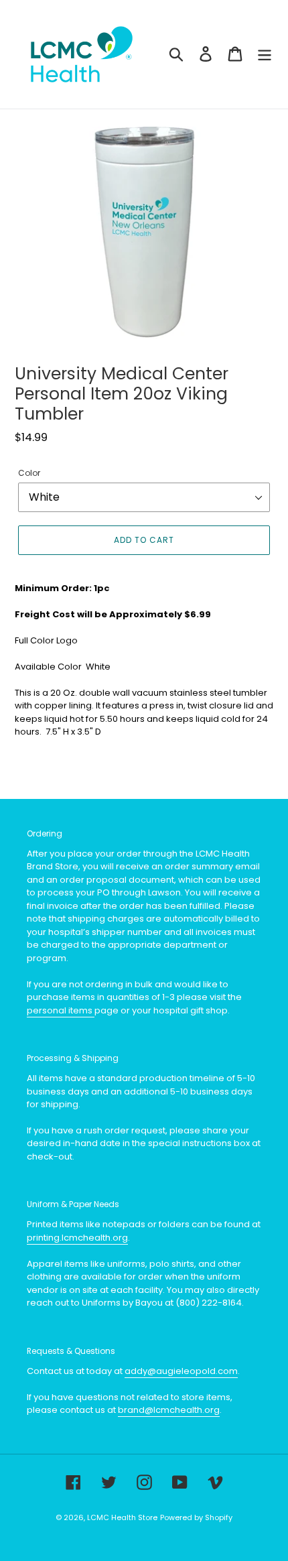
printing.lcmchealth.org (77, 1237)
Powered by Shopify (196, 1517)
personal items (60, 1010)
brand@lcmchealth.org (169, 1409)
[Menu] (264, 54)
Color (29, 473)
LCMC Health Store (122, 1517)
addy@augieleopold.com (181, 1371)
